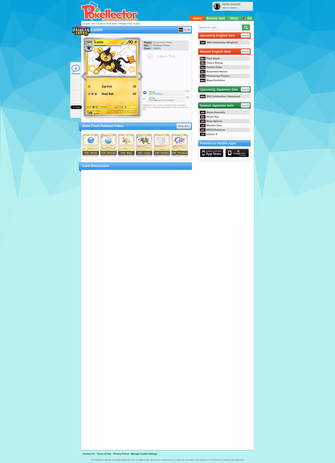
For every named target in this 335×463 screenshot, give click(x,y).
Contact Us (89, 454)
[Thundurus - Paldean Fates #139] (179, 155)
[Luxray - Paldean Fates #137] (144, 155)
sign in (225, 8)
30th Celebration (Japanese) (223, 96)
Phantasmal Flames (218, 75)
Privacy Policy (121, 454)
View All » (183, 126)
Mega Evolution (215, 80)
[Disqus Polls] (136, 217)
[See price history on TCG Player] (187, 91)
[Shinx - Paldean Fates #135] (126, 155)
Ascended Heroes (217, 71)
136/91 (157, 48)
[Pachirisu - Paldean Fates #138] (161, 155)
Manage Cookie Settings (144, 454)
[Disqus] (136, 307)
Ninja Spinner (214, 121)
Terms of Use (104, 454)
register (233, 8)
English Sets (89, 24)
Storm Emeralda (215, 112)
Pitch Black (213, 58)
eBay (156, 100)
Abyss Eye (212, 116)
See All (245, 35)
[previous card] (84, 76)
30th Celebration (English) (222, 42)
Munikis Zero (214, 125)
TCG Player (158, 94)
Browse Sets (215, 18)
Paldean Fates (126, 24)
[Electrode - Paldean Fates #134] (108, 155)
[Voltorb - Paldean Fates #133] (90, 155)
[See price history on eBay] (187, 97)
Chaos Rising (214, 62)
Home (197, 18)
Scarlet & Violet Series (107, 24)
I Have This (166, 56)
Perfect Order (214, 67)
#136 (187, 29)
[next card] (141, 76)
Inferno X (211, 134)
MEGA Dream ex (215, 129)
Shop (234, 18)
